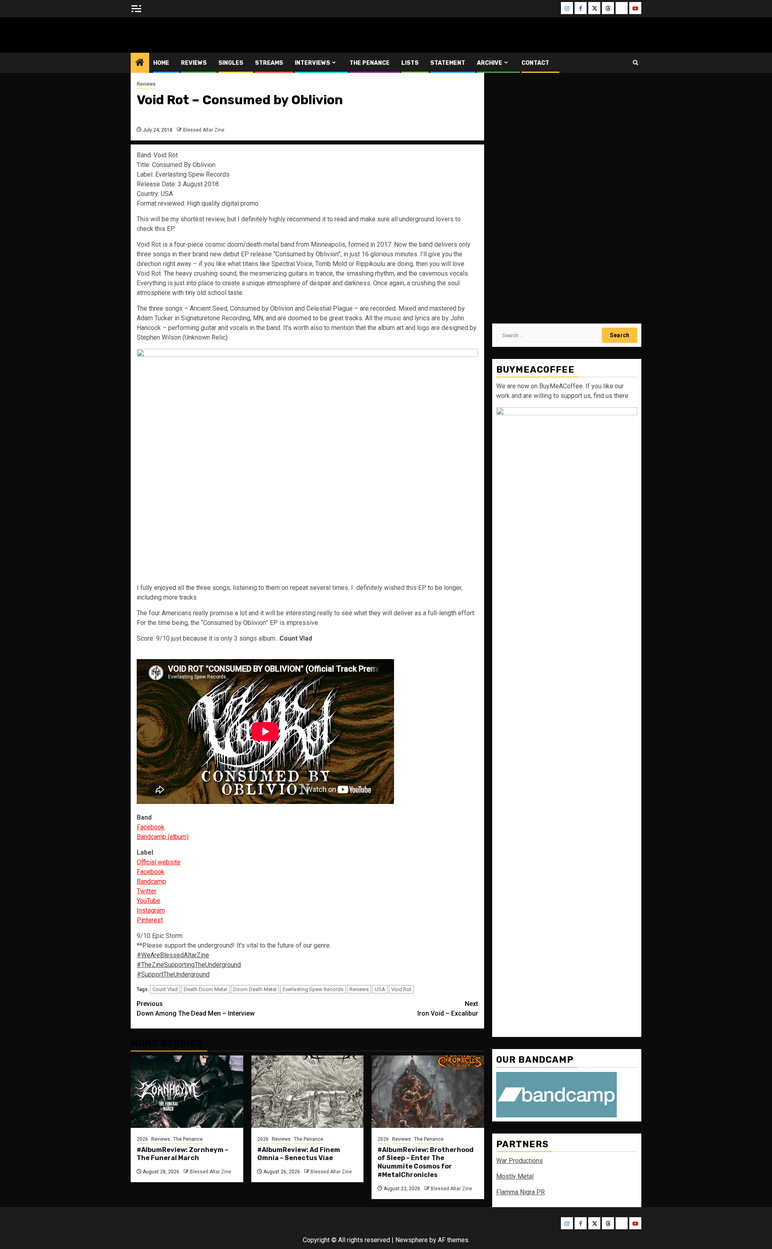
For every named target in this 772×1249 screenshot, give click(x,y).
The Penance (369, 63)
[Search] (635, 62)
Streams (269, 63)
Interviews (312, 63)
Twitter (146, 891)
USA (380, 989)
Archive (489, 63)
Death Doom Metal (205, 989)
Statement (447, 63)
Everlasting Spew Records (313, 989)
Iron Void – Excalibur (447, 1008)
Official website (159, 862)
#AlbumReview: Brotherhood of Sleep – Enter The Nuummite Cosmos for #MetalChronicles (426, 1162)
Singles (230, 63)
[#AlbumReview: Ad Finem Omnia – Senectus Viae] (307, 1091)
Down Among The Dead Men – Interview (196, 1008)
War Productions (519, 1160)
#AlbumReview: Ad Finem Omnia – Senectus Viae (298, 1154)
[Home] (140, 63)
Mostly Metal (515, 1176)
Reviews (194, 63)
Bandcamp (151, 881)
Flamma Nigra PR (520, 1192)
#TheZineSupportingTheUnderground (189, 965)
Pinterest (150, 920)
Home (161, 63)
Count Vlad (165, 989)
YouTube (148, 901)
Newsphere (411, 1240)
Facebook (150, 827)
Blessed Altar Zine (184, 35)
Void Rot (401, 989)
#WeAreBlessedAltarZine (173, 955)
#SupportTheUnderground (173, 974)
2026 (142, 1139)
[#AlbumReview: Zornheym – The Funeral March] (187, 1091)
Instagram (151, 910)
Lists (410, 63)
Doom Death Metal (255, 989)
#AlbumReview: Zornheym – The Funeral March (182, 1154)
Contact (535, 63)
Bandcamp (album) (163, 837)
